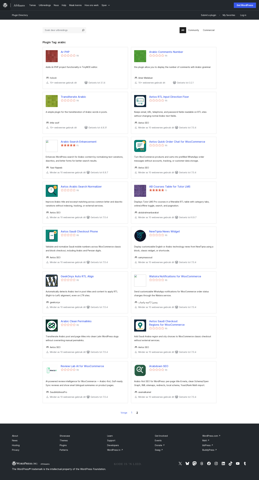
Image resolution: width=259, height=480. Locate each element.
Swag (159, 450)
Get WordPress (245, 5)
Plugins (63, 445)
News (15, 440)
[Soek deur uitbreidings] (83, 30)
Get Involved (161, 436)
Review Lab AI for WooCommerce (82, 366)
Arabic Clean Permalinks (76, 321)
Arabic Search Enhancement (79, 141)
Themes (64, 440)
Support (111, 440)
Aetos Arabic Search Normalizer (81, 186)
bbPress (207, 445)
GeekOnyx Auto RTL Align (77, 276)
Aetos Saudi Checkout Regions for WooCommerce (167, 323)
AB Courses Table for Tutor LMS (169, 186)
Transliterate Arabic (73, 96)
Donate (160, 445)
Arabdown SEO (158, 366)
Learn (110, 436)
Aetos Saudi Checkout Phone (79, 231)
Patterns (64, 450)
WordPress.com (211, 436)
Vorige (124, 412)
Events (158, 440)
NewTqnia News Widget (164, 231)
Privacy (15, 450)
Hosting (16, 445)
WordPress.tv (115, 450)
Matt (205, 440)
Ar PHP (65, 51)
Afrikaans (45, 464)
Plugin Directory (20, 15)
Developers (113, 445)
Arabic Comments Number (166, 51)
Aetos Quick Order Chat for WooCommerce (177, 141)
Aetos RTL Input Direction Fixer (169, 96)
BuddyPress (209, 450)
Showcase (65, 436)
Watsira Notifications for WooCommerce (175, 276)
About (15, 436)
